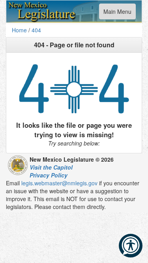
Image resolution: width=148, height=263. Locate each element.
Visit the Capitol (51, 167)
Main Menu (117, 13)
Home (19, 30)
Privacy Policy (48, 175)
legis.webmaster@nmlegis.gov (59, 183)
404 (36, 30)
